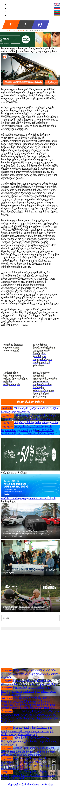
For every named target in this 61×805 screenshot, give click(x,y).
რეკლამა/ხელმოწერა (30, 401)
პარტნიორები (30, 784)
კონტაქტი (47, 784)
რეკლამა (14, 784)
